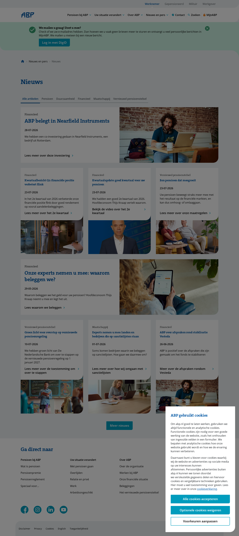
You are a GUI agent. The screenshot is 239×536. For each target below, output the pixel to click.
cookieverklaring (207, 489)
